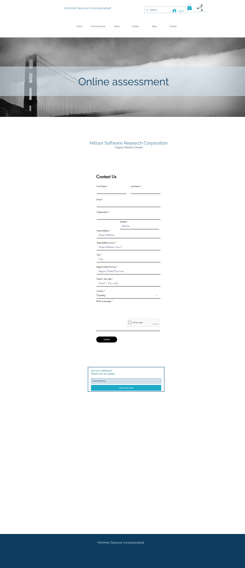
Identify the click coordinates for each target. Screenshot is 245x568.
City (98, 255)
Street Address (103, 231)
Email (99, 200)
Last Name (135, 186)
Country (100, 291)
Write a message (103, 301)
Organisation (102, 212)
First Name (101, 186)
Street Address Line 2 (106, 243)
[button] (189, 7)
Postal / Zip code (104, 279)
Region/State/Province (106, 267)
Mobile (123, 222)
